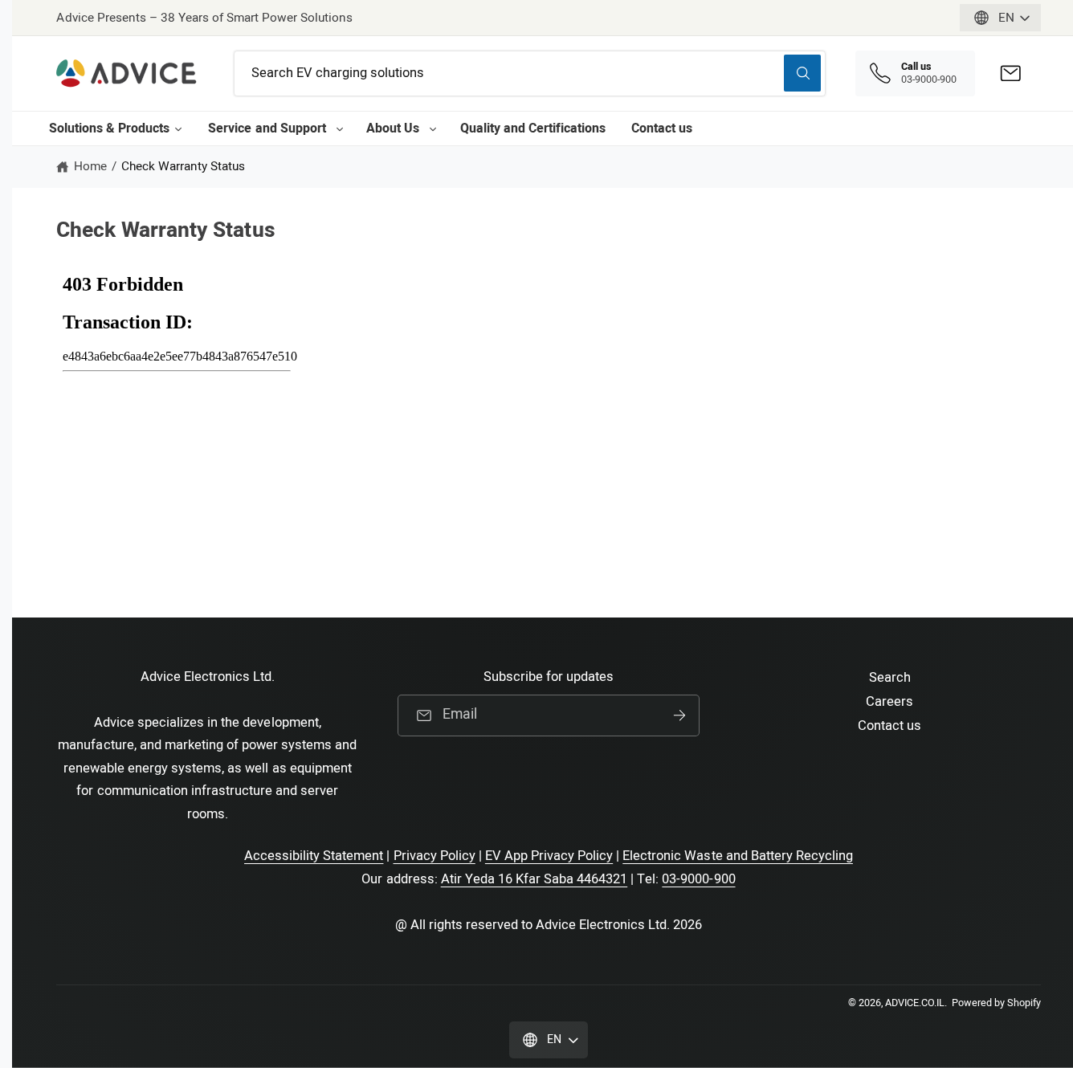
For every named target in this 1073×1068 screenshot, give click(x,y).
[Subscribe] (679, 715)
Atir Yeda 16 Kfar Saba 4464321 (534, 879)
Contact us (661, 128)
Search (890, 677)
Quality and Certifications (533, 128)
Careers (889, 701)
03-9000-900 (698, 879)
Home (90, 166)
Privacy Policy (434, 856)
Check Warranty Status (183, 166)
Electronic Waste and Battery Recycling (737, 856)
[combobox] (530, 73)
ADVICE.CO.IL (914, 1003)
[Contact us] (1011, 73)
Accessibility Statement (313, 856)
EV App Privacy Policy (549, 856)
